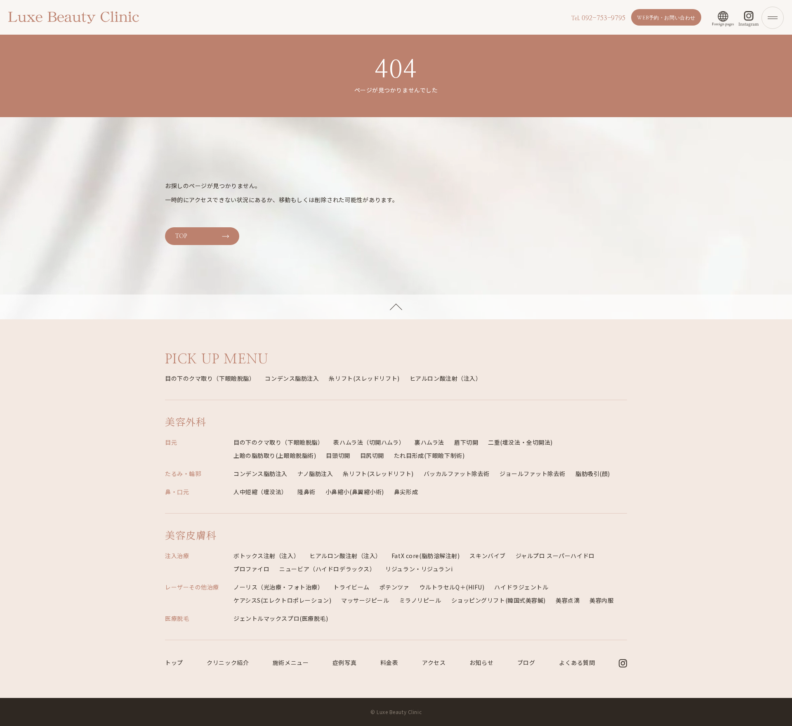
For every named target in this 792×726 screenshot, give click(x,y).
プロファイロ (251, 569)
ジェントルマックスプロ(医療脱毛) (280, 618)
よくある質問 (577, 662)
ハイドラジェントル (521, 587)
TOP (181, 236)
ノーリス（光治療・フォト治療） (278, 587)
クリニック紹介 (228, 662)
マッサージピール (365, 600)
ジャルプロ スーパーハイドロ (555, 556)
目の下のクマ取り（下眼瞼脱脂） (210, 378)
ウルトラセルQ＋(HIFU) (452, 587)
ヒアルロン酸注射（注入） (446, 378)
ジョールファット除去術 (533, 473)
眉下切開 (466, 442)
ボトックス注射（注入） (266, 556)
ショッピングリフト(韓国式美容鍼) (498, 600)
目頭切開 (338, 455)
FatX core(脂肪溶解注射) (425, 556)
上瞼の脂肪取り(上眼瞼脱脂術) (274, 455)
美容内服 (601, 600)
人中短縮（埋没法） (260, 492)
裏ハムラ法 (429, 442)
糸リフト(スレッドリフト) (364, 378)
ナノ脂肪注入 (315, 473)
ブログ (526, 662)
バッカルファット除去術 (457, 473)
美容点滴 (568, 600)
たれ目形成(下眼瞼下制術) (429, 455)
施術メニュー (291, 662)
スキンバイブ (487, 556)
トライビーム (351, 587)
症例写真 (344, 662)
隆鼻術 (306, 492)
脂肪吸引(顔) (592, 473)
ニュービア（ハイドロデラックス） (327, 569)
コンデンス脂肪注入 (292, 378)
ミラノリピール (420, 600)
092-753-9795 (598, 18)
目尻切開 (372, 455)
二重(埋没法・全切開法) (520, 442)
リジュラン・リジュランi (419, 569)
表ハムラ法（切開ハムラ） (369, 442)
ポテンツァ (395, 587)
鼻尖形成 (406, 492)
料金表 (389, 662)
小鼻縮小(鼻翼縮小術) (354, 492)
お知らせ (481, 662)
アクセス (434, 662)
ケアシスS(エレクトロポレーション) (282, 600)
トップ (174, 662)
